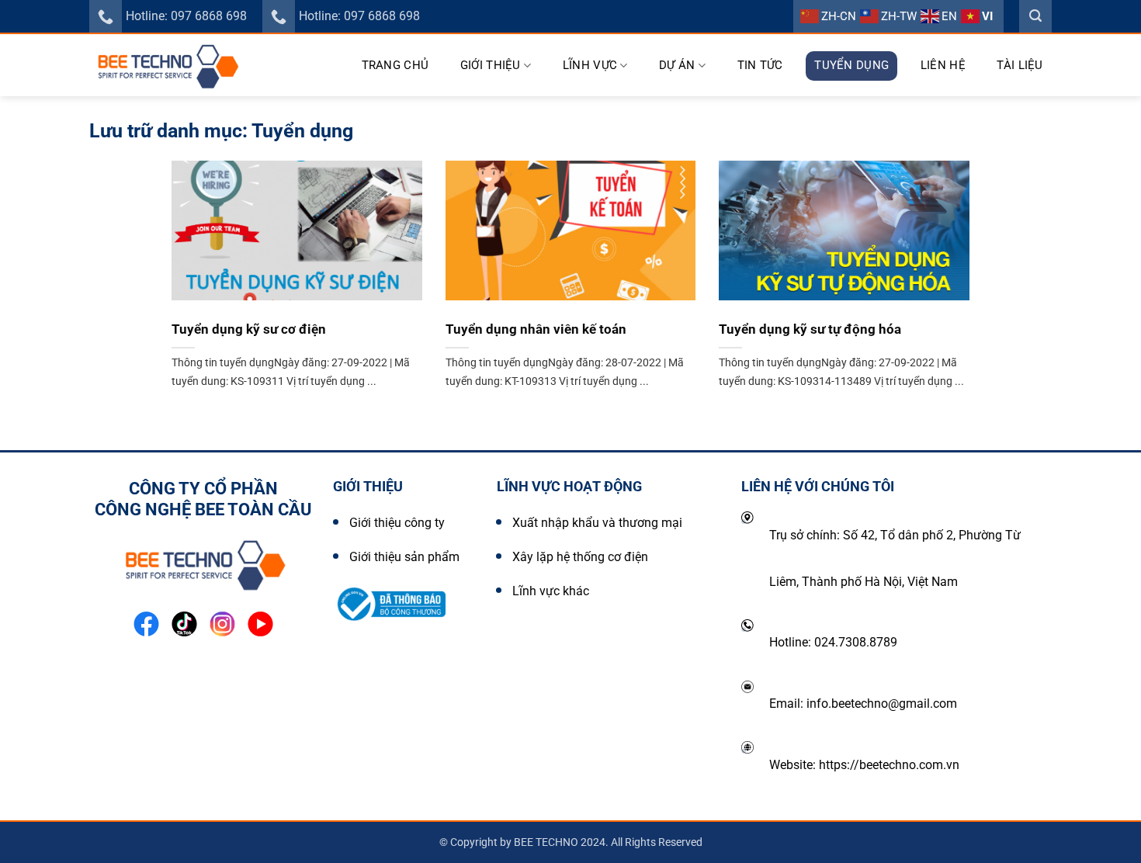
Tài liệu (1019, 65)
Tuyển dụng (851, 65)
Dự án (677, 65)
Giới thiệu (490, 65)
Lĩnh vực (590, 65)
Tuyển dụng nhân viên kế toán (536, 329)
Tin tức (760, 65)
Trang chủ (395, 65)
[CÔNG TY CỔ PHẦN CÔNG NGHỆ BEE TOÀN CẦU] (170, 65)
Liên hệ (943, 65)
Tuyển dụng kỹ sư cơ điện (249, 329)
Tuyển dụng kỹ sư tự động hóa (810, 329)
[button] (1035, 16)
